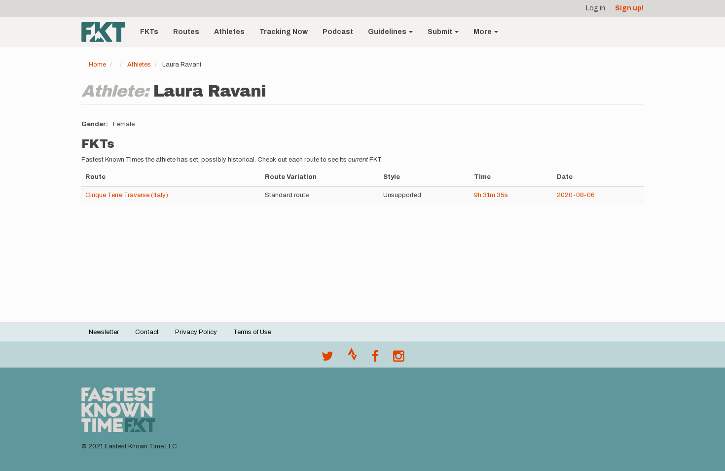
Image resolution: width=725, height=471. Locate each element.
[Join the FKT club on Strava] (352, 358)
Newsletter (104, 332)
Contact (147, 332)
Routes (186, 31)
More (483, 31)
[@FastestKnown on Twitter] (327, 358)
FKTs (149, 31)
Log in (595, 8)
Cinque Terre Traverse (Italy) (126, 195)
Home (97, 64)
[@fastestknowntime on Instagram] (398, 358)
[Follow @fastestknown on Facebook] (375, 358)
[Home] (107, 32)
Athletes (229, 31)
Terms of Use (252, 332)
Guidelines (388, 31)
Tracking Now (283, 31)
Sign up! (629, 8)
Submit (441, 31)
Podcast (338, 31)
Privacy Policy (196, 332)
